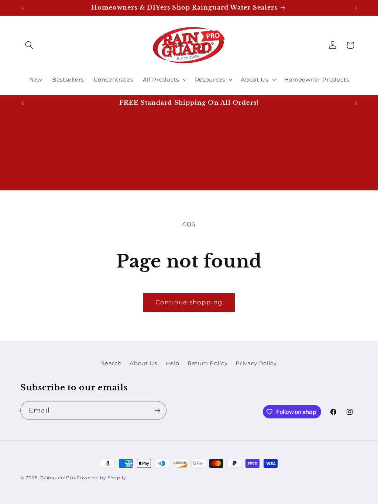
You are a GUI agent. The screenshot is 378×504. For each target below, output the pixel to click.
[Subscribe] (157, 410)
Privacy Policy (256, 363)
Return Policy (208, 363)
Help (172, 363)
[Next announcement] (356, 7)
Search (111, 363)
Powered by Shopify (101, 477)
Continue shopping (189, 302)
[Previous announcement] (22, 7)
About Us (143, 363)
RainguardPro (57, 477)
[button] (29, 45)
